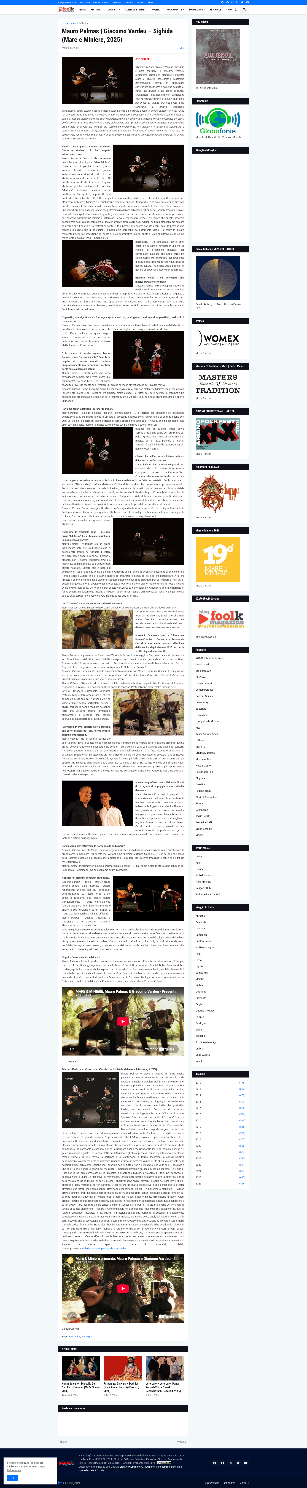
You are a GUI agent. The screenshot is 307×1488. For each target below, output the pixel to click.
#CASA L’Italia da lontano (209, 658)
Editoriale (201, 708)
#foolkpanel (202, 664)
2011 (220, 1088)
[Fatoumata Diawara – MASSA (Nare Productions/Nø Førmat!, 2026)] (123, 1368)
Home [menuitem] (82, 9)
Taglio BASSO (203, 816)
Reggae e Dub (203, 790)
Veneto (199, 1061)
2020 (220, 1145)
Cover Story (202, 702)
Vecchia (181, 1441)
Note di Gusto (203, 765)
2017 (220, 1126)
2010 (220, 1082)
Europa (200, 869)
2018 (220, 1133)
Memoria (200, 746)
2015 (220, 1114)
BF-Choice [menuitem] (215, 9)
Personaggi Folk (204, 771)
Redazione (85, 2)
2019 (220, 1139)
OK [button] (12, 1477)
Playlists (200, 778)
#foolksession (203, 670)
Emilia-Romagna (205, 947)
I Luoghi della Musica (207, 721)
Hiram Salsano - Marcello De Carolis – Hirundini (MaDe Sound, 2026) (81, 1387)
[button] (236, 9)
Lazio (199, 960)
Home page (68, 23)
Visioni (199, 835)
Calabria (200, 928)
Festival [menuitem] (96, 9)
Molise (199, 985)
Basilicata (201, 922)
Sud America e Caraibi (208, 894)
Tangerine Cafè (204, 822)
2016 (220, 1120)
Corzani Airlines (204, 696)
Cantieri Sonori (204, 683)
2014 (220, 1107)
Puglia (199, 1004)
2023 (220, 1164)
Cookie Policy (212, 1482)
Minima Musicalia (205, 752)
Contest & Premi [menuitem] (135, 9)
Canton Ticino (203, 941)
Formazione (202, 715)
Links (150, 2)
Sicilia (199, 1029)
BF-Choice (82, 23)
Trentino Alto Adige (206, 1042)
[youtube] (247, 2)
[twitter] (242, 2)
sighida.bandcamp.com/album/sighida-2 (104, 1248)
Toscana (200, 1035)
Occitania (201, 991)
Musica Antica (203, 759)
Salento (200, 1017)
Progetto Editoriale (67, 2)
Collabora (117, 2)
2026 (220, 1183)
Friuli (198, 953)
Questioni (201, 784)
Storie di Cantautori (206, 797)
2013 (220, 1101)
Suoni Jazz (202, 809)
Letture (200, 740)
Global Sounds (204, 875)
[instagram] (232, 2)
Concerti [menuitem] (113, 9)
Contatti (129, 2)
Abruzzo (200, 915)
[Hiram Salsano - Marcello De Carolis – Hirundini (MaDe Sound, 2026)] (81, 1368)
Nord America (203, 881)
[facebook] (222, 2)
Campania (201, 934)
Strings (199, 803)
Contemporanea (205, 689)
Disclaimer (229, 1482)
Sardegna (87, 1336)
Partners (140, 2)
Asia (198, 862)
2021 (220, 1152)
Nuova (63, 1441)
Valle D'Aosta (203, 1054)
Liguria (199, 966)
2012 (220, 1095)
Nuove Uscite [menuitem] (174, 9)
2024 (220, 1171)
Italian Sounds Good (207, 734)
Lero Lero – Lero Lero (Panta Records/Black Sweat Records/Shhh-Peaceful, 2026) (163, 1387)
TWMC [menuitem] (229, 9)
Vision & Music (204, 828)
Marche (200, 979)
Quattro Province (205, 1010)
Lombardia (202, 972)
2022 (220, 1158)
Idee (198, 727)
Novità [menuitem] (156, 9)
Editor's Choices (101, 2)
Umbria (200, 1048)
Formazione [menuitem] (196, 9)
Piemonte (201, 998)
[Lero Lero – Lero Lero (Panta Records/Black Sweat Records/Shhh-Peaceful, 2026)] (165, 1368)
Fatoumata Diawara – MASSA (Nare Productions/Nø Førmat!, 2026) (121, 1387)
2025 (220, 1177)
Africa (199, 856)
